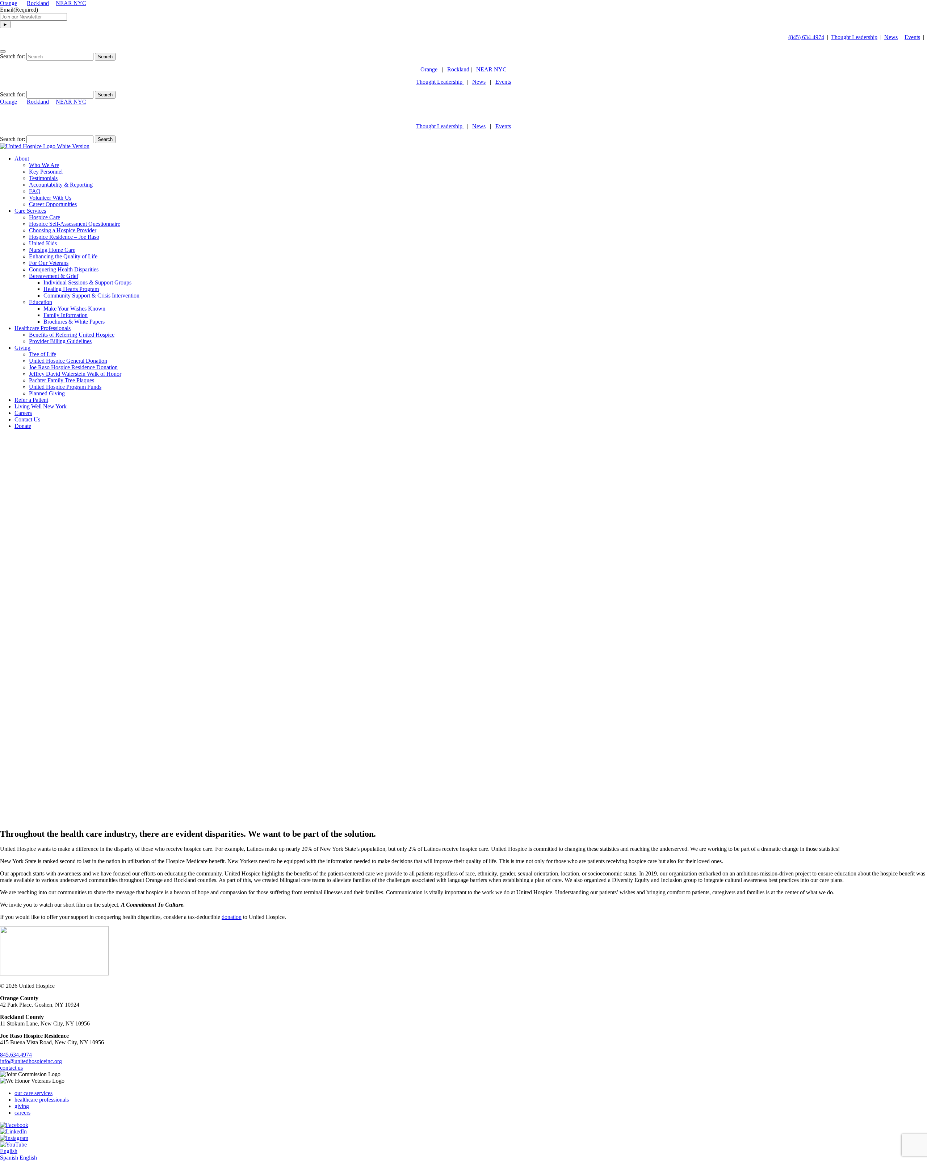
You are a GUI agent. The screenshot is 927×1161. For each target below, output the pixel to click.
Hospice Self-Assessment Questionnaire (74, 224)
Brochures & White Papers (74, 322)
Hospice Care (44, 217)
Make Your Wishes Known (74, 308)
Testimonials (43, 178)
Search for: (12, 56)
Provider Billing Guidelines (60, 341)
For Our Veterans (48, 263)
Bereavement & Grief (53, 276)
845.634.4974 (16, 1055)
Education (40, 302)
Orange (8, 3)
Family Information (65, 315)
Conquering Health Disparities (63, 269)
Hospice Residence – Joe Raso (64, 237)
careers (22, 1113)
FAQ (35, 191)
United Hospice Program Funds (65, 387)
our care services (33, 1093)
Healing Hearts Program (71, 289)
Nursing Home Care (52, 250)
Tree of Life (42, 354)
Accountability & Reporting (61, 185)
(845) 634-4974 (806, 37)
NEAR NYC (71, 3)
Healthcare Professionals (42, 328)
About (21, 158)
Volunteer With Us (50, 198)
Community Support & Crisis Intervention (91, 295)
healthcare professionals (41, 1099)
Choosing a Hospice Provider (62, 230)
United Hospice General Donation (68, 361)
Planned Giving (47, 393)
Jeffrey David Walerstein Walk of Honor (75, 374)
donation (232, 917)
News (891, 37)
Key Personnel (46, 171)
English (8, 1151)
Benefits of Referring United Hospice (71, 335)
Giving (22, 348)
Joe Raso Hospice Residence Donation (73, 367)
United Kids (43, 243)
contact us (11, 1068)
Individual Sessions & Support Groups (87, 282)
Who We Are (44, 165)
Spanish (10, 1157)
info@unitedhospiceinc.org (31, 1061)
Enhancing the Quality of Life (63, 256)
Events (912, 37)
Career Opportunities (53, 204)
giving (21, 1106)
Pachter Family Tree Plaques (61, 380)
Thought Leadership (854, 37)
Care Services (30, 211)
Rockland (38, 3)
